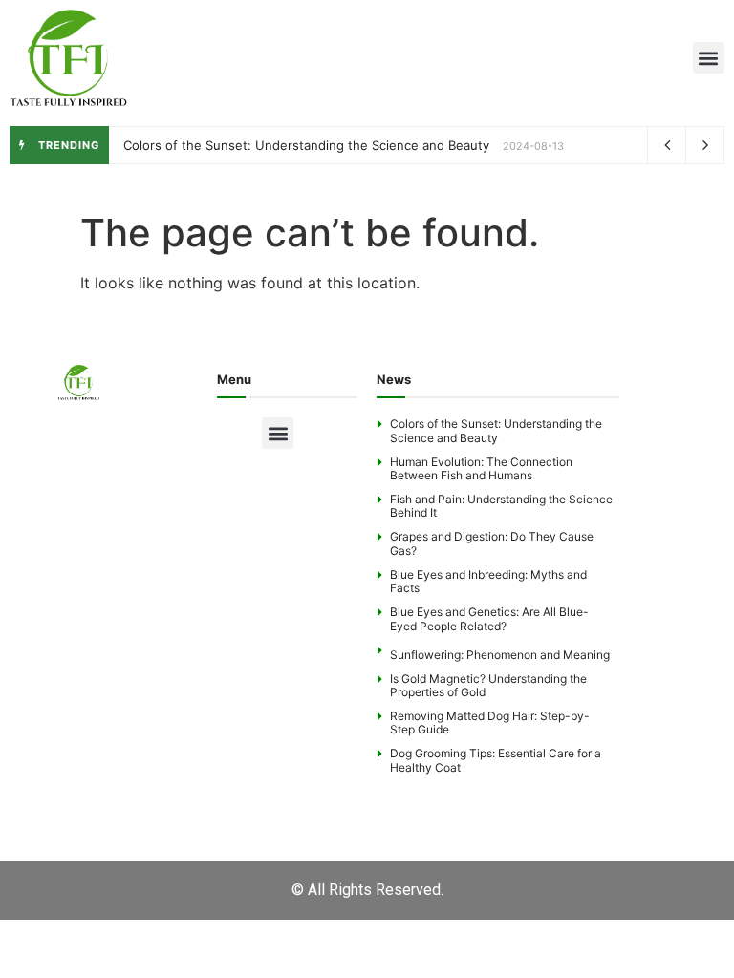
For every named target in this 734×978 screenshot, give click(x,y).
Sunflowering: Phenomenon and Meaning (500, 655)
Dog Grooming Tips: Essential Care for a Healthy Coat (495, 760)
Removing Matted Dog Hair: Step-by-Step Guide (490, 722)
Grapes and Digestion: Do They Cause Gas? (492, 543)
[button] (708, 58)
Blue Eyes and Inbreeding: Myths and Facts (488, 581)
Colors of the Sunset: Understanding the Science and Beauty (306, 145)
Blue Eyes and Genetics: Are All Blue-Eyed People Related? (489, 618)
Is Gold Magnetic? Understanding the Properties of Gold (488, 685)
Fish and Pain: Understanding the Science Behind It (501, 506)
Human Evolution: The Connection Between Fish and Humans (481, 468)
